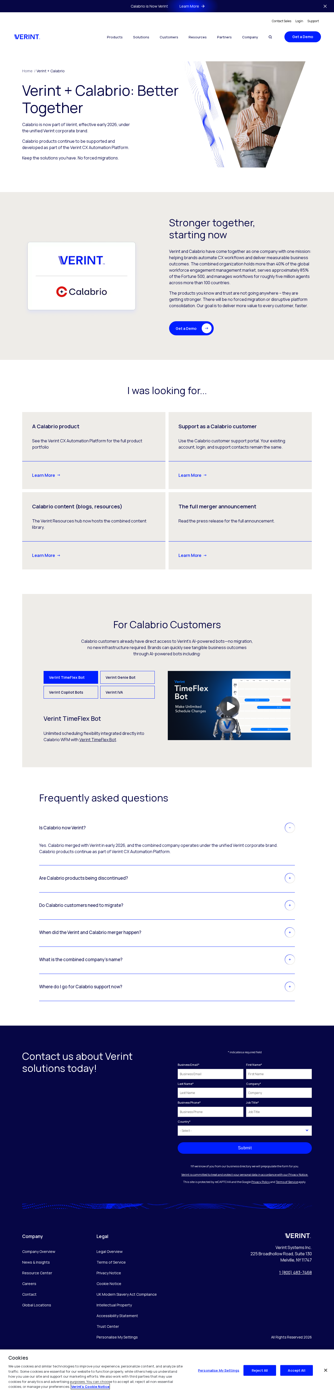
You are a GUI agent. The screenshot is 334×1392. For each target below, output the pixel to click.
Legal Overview (110, 1251)
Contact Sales (281, 21)
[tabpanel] (167, 707)
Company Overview (38, 1251)
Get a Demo (302, 36)
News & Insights (36, 1262)
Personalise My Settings (117, 1337)
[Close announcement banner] (325, 6)
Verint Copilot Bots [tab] (66, 692)
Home (28, 70)
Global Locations (36, 1304)
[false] (325, 1370)
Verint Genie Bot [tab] (120, 677)
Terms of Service (287, 1182)
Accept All (296, 1370)
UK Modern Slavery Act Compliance (127, 1294)
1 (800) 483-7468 (295, 1272)
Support (313, 21)
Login (299, 21)
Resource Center (37, 1272)
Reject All (260, 1370)
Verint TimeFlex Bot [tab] (67, 677)
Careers (29, 1283)
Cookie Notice (109, 1283)
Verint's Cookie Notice (90, 1386)
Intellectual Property (114, 1304)
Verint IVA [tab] (114, 692)
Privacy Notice (109, 1272)
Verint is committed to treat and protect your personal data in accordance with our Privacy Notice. (244, 1174)
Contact (29, 1294)
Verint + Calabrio (51, 70)
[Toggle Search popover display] (270, 37)
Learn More (43, 475)
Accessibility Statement (117, 1315)
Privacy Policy (260, 1182)
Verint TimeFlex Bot (97, 739)
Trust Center (108, 1326)
